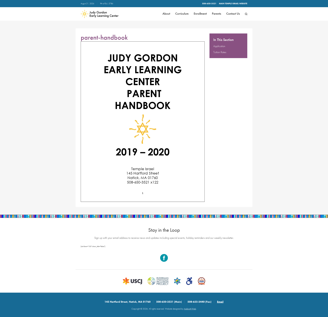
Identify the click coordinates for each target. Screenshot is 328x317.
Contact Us (233, 14)
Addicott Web (190, 308)
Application (219, 46)
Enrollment (200, 14)
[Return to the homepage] (100, 14)
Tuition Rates (219, 52)
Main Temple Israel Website (233, 3)
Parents (216, 14)
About (166, 14)
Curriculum (182, 14)
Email (220, 301)
